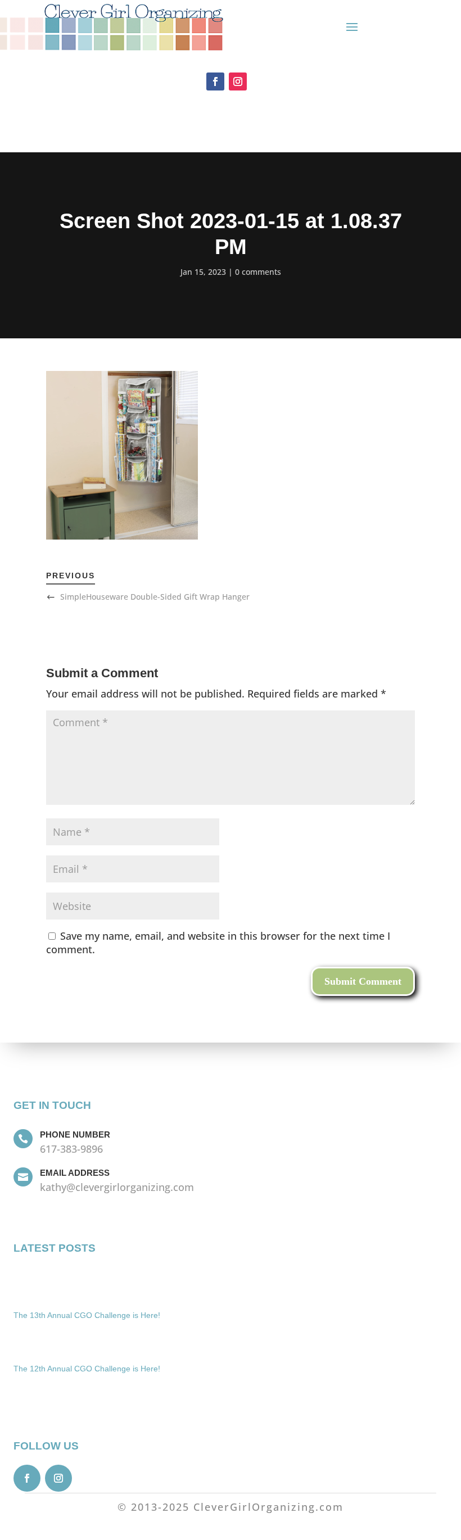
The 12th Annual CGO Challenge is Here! (86, 1368)
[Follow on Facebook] (215, 81)
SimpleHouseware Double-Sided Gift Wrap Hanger (155, 596)
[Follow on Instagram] (238, 81)
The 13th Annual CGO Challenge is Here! (86, 1315)
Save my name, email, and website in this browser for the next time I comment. (218, 942)
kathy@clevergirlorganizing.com (117, 1187)
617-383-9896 (71, 1149)
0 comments (258, 271)
